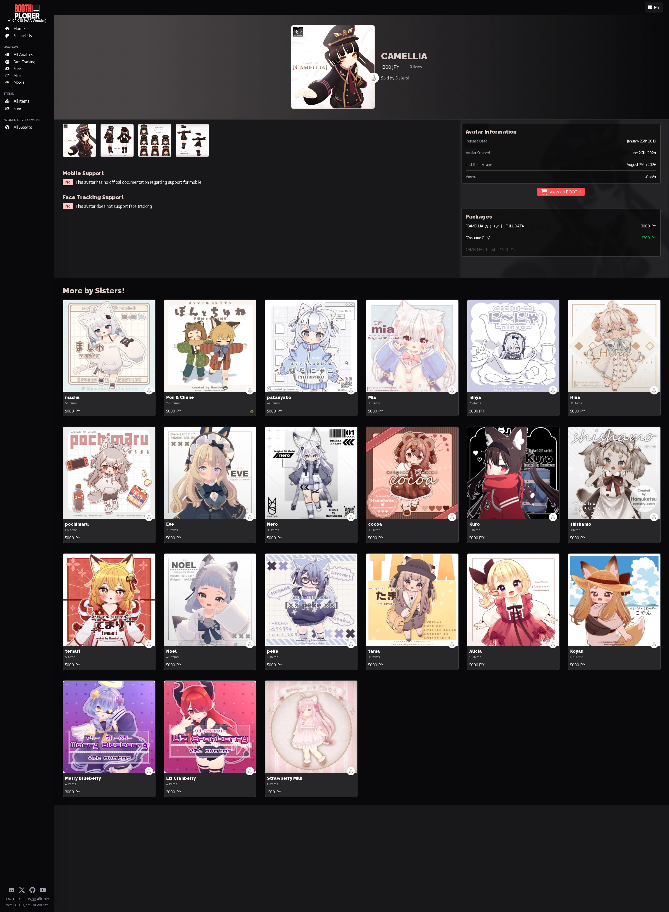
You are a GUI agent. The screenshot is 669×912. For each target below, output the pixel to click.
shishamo (580, 524)
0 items (416, 67)
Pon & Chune (180, 397)
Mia (372, 397)
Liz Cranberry (181, 778)
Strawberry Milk (284, 778)
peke (272, 651)
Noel (171, 651)
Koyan (577, 651)
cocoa (375, 524)
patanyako (279, 397)
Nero (272, 524)
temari (72, 651)
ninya (475, 397)
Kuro (474, 524)
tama (374, 651)
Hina (575, 397)
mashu (72, 397)
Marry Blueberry (83, 778)
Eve (170, 524)
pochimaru (77, 524)
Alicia (475, 651)
